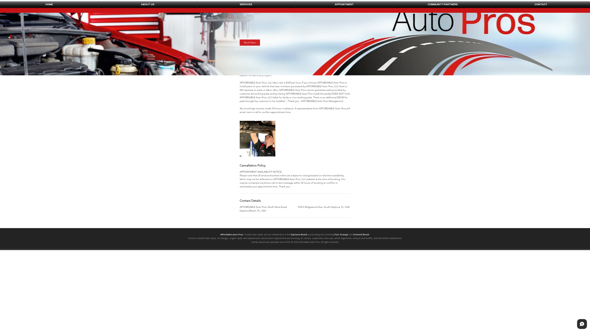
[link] (250, 43)
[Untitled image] (257, 138)
